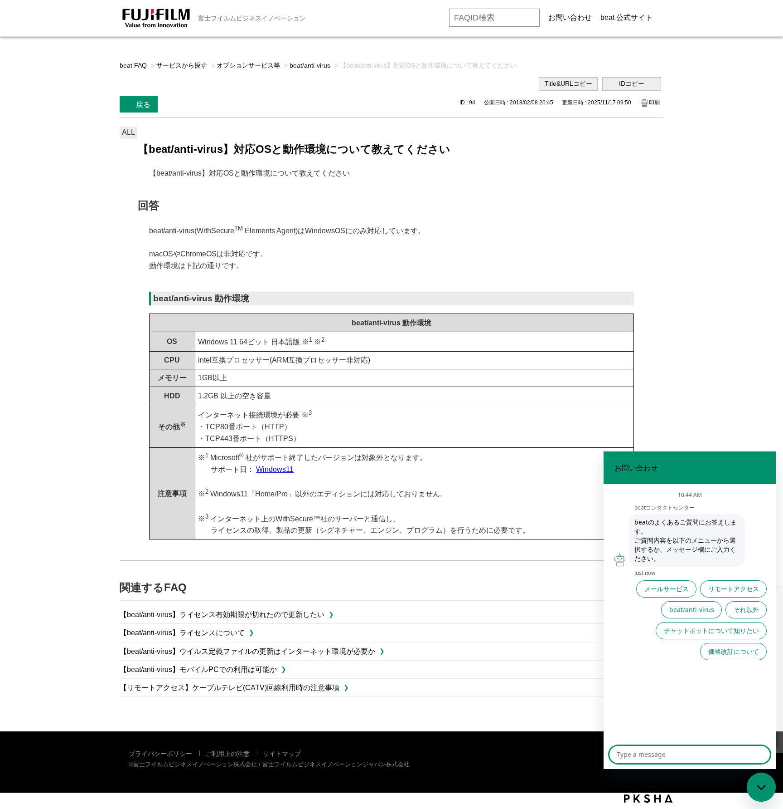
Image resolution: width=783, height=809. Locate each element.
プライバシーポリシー (160, 753)
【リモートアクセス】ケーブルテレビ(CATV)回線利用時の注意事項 (229, 687)
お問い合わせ (570, 17)
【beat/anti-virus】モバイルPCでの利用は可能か (198, 669)
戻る (143, 104)
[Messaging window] (690, 610)
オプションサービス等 (248, 65)
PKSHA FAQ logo (648, 798)
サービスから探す (181, 65)
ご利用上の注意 (227, 753)
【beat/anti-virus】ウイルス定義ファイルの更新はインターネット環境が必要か (247, 651)
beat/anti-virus (310, 65)
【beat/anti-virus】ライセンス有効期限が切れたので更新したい (222, 614)
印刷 (654, 102)
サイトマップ (282, 753)
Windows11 (275, 469)
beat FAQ (133, 65)
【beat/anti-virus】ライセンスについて (182, 633)
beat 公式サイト (626, 17)
